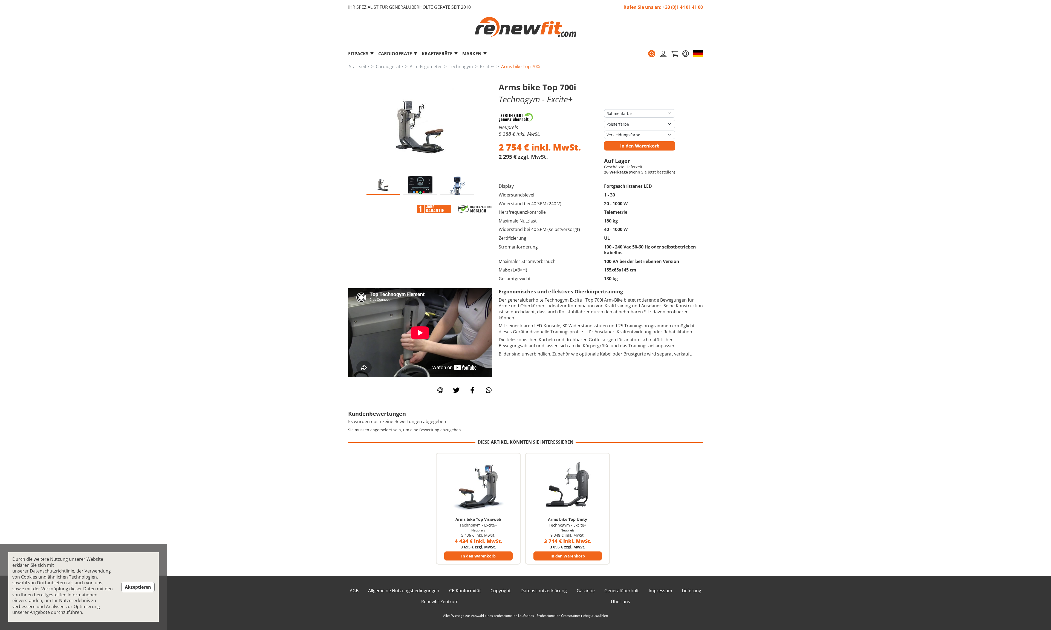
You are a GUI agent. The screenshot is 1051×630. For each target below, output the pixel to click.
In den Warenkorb (639, 146)
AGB (354, 591)
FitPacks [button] (358, 54)
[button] (651, 53)
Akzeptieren (138, 587)
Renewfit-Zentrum (439, 602)
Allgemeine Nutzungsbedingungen (403, 591)
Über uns (620, 602)
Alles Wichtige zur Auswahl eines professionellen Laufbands (488, 616)
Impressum (660, 591)
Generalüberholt (621, 591)
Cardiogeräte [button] (395, 54)
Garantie (586, 591)
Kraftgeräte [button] (437, 54)
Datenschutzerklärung (544, 591)
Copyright (500, 591)
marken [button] (471, 54)
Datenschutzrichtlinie (52, 571)
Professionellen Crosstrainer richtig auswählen (572, 616)
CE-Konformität (465, 591)
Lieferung (691, 591)
